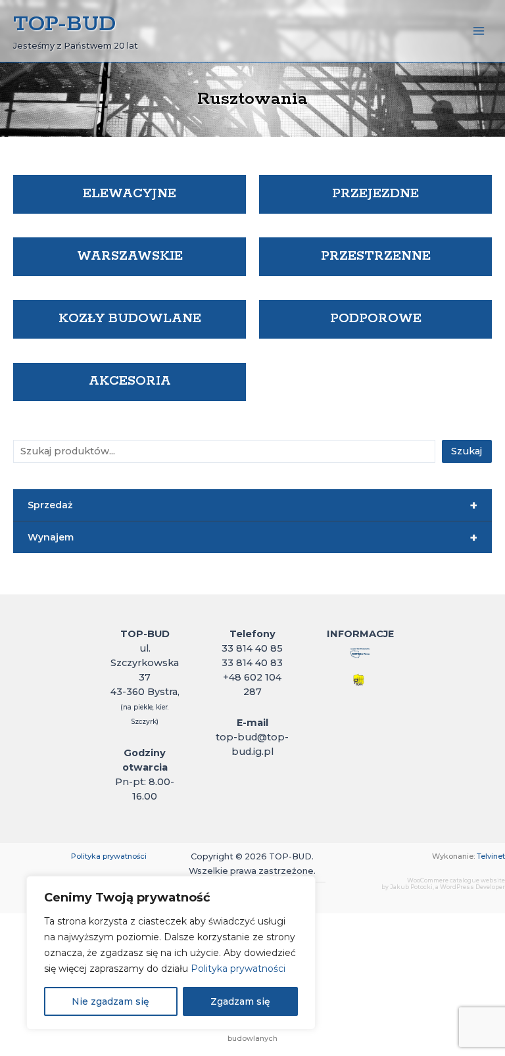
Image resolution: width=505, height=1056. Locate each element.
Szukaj (466, 451)
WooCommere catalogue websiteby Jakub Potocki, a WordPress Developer (443, 884)
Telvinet (491, 856)
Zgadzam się (240, 1001)
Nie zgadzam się (110, 1001)
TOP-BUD (64, 24)
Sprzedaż (252, 506)
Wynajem (252, 538)
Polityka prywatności (238, 968)
